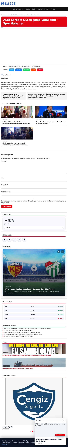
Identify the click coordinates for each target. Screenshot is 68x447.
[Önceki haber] (58, 251)
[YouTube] (19, 240)
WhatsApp (26, 69)
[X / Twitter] (9, 240)
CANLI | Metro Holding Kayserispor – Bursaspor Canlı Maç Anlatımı (22, 332)
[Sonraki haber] (62, 251)
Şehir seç (7, 224)
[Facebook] (4, 240)
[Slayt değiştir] (30, 431)
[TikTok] (24, 240)
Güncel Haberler (18, 9)
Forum (53, 9)
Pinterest (40, 69)
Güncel (10, 15)
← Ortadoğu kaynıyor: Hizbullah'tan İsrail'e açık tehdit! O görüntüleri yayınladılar (13, 96)
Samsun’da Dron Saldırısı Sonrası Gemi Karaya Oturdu (18, 330)
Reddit (33, 69)
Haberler (3, 15)
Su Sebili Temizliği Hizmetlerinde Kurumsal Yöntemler (18, 336)
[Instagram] (14, 240)
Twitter (11, 69)
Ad (2, 178)
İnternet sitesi (5, 192)
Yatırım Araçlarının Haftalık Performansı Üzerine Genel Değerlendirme (23, 334)
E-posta (4, 185)
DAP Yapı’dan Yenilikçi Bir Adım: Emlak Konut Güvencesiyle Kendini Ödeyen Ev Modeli (27, 328)
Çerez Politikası (43, 9)
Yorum (4, 161)
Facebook (18, 69)
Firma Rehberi (30, 9)
